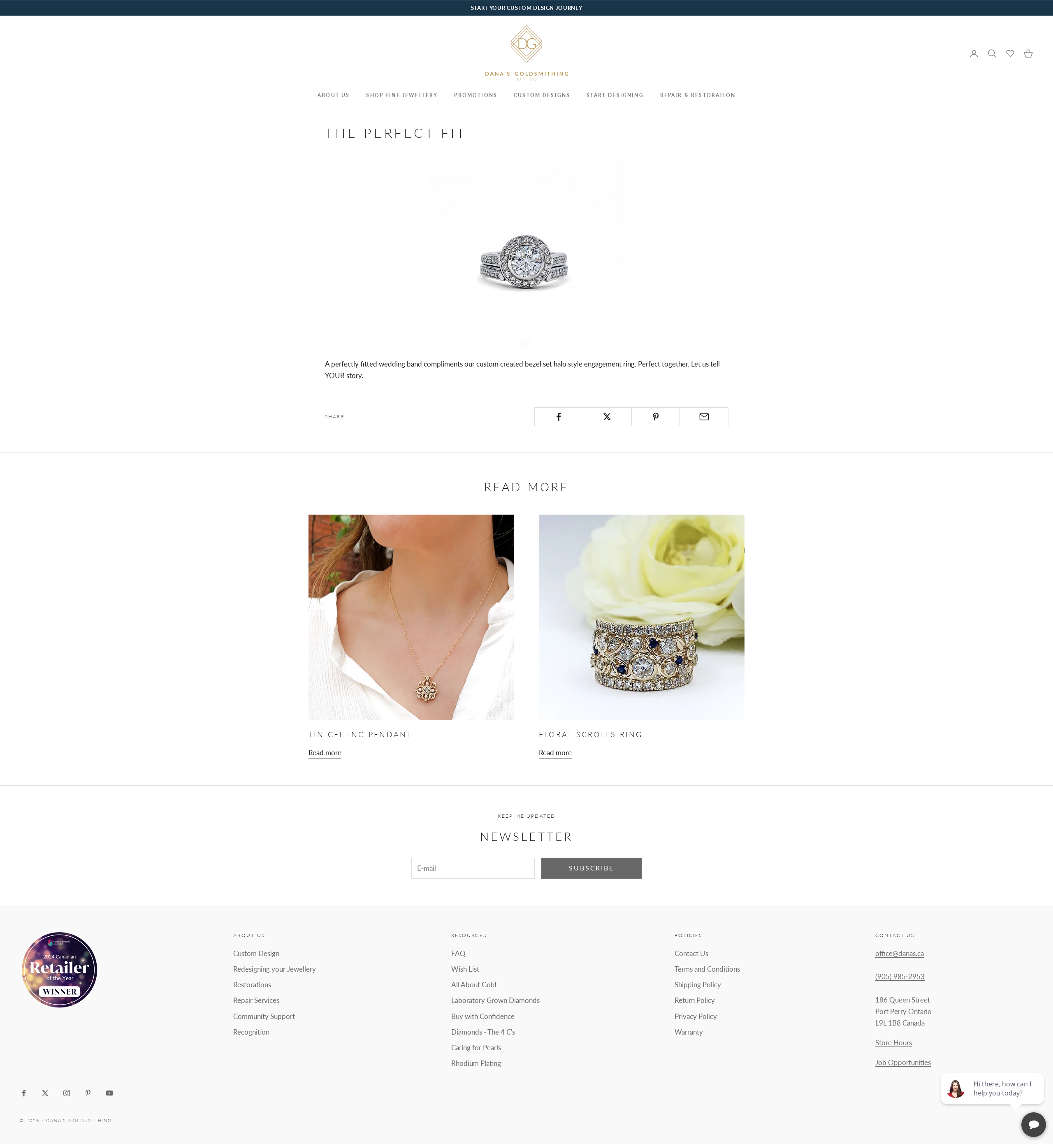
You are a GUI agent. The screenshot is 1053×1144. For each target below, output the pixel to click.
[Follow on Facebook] (24, 1093)
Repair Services (256, 1000)
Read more (324, 752)
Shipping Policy (698, 984)
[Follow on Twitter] (45, 1093)
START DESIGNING (615, 95)
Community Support (264, 1016)
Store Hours (893, 1042)
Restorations (252, 984)
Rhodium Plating (476, 1063)
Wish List (465, 969)
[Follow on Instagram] (67, 1093)
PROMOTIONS (475, 95)
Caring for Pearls (476, 1047)
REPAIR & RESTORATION (697, 95)
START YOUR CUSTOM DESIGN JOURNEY (526, 8)
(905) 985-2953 (900, 976)
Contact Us (691, 953)
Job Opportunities (903, 1062)
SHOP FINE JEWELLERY (402, 95)
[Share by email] (704, 417)
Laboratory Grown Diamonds (495, 1000)
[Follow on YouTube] (109, 1093)
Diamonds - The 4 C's (483, 1032)
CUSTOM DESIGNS (542, 95)
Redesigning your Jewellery (274, 969)
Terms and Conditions (707, 969)
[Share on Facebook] (559, 417)
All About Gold (473, 984)
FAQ (458, 953)
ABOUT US (334, 95)
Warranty (689, 1032)
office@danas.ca (899, 953)
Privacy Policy (696, 1016)
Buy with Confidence (483, 1016)
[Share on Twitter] (607, 417)
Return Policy (695, 1000)
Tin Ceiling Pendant (360, 734)
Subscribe (591, 868)
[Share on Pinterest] (656, 417)
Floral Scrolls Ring (591, 734)
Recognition (251, 1032)
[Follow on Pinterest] (88, 1093)
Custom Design (256, 953)
